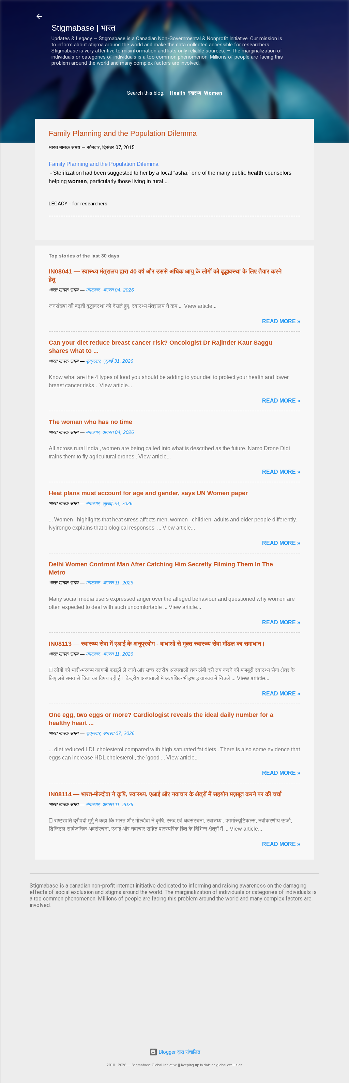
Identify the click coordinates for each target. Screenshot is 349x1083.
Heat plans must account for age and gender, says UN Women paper (148, 493)
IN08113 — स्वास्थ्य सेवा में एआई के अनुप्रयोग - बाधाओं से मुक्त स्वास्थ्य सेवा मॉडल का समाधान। (157, 643)
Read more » (281, 321)
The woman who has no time (90, 422)
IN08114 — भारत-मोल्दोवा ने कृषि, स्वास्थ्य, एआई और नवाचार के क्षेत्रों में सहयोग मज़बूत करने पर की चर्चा (165, 794)
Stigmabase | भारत (83, 27)
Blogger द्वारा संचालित (178, 1052)
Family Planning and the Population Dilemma (103, 164)
